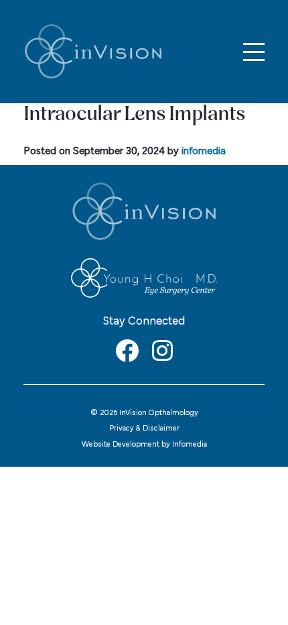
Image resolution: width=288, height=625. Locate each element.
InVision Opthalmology (93, 51)
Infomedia (189, 445)
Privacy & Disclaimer (144, 428)
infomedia (204, 151)
